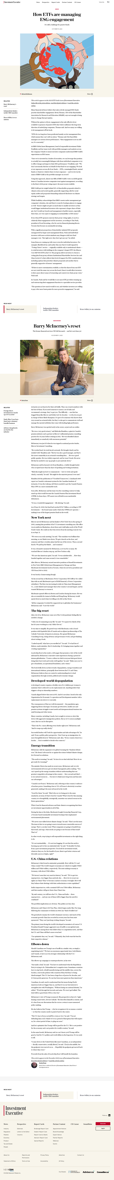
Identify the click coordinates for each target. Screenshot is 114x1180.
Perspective (45, 2)
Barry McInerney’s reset (15, 309)
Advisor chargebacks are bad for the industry (10, 430)
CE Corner (77, 2)
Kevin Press (25, 400)
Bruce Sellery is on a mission (90, 309)
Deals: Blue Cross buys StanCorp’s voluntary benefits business (11, 421)
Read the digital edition (39, 1061)
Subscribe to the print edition (40, 103)
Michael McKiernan (27, 94)
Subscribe (101, 2)
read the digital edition (58, 103)
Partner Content (67, 2)
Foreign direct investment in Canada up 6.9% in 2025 (11, 412)
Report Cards (56, 2)
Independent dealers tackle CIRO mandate (51, 309)
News (38, 2)
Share (89, 94)
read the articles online (56, 1061)
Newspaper (57, 321)
